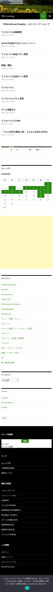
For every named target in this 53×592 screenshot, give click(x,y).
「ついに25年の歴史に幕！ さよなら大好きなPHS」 (25, 132)
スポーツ (5, 333)
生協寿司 (5, 500)
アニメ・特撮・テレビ (10, 319)
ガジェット (6, 323)
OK (27, 588)
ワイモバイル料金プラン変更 (14, 54)
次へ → (39, 149)
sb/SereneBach (7, 309)
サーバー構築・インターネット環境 (16, 328)
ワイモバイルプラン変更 (12, 98)
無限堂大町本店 (8, 529)
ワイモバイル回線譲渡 (11, 32)
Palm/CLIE (5, 299)
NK (12, 35)
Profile (4, 407)
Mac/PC (4, 289)
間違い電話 (6, 65)
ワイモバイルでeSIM (10, 121)
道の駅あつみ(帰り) (9, 515)
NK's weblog (7, 16)
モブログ (5, 343)
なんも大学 (6, 463)
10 (12, 192)
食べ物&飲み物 (7, 362)
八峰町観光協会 (8, 468)
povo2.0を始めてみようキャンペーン (18, 43)
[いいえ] (49, 583)
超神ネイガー (7, 473)
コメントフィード (9, 562)
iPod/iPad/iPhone (8, 284)
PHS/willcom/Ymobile (10, 304)
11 (19, 192)
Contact (4, 398)
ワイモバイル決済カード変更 (14, 76)
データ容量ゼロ (8, 109)
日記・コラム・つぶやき (11, 348)
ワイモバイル (7, 87)
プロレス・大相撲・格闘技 (12, 338)
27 (30, 149)
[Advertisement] (26, 242)
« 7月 (4, 207)
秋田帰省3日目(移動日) (11, 510)
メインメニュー (49, 16)
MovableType (7, 294)
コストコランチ (8, 490)
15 (48, 192)
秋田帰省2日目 (7, 524)
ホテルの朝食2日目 (9, 520)
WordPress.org (7, 567)
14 (41, 192)
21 (41, 196)
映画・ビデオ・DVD (10, 353)
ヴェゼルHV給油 (8, 505)
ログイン (5, 552)
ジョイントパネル (9, 495)
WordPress (6, 314)
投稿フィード (7, 557)
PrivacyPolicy (7, 402)
